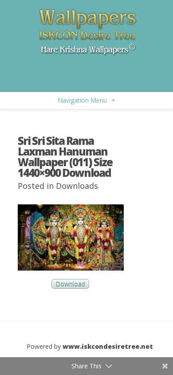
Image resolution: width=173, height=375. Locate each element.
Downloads (77, 185)
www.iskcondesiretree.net (108, 346)
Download (70, 284)
